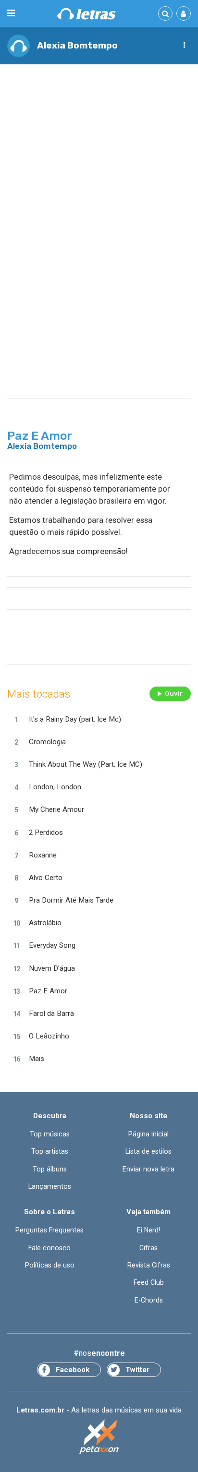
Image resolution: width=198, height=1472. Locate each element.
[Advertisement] (99, 174)
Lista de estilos (148, 1151)
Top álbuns (50, 1169)
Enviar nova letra (148, 1169)
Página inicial (148, 1134)
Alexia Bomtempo (77, 45)
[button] (184, 45)
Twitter (137, 1369)
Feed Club (149, 1282)
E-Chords (149, 1300)
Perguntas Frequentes (49, 1230)
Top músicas (50, 1134)
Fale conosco (49, 1248)
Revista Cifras (148, 1265)
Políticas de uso (49, 1265)
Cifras (148, 1248)
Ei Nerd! (148, 1230)
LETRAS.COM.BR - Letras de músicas (86, 14)
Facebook (72, 1369)
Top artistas (49, 1151)
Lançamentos (49, 1186)
